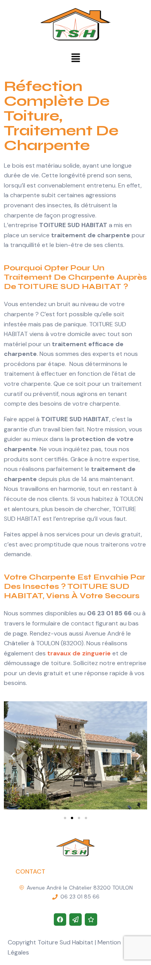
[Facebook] (60, 919)
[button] (75, 58)
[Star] (91, 919)
